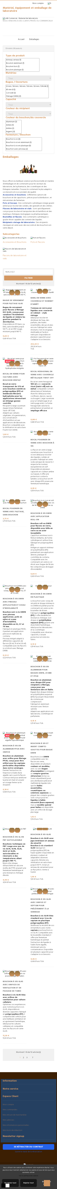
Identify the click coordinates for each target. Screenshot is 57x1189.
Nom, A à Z (29, 272)
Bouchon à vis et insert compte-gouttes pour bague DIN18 (42, 748)
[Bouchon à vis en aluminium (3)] (24, 142)
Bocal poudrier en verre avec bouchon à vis (42, 443)
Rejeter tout (28, 1183)
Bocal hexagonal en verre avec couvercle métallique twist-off (42, 374)
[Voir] (12, 292)
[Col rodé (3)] (27, 93)
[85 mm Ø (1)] (27, 89)
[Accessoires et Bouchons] (14, 237)
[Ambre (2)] (13, 128)
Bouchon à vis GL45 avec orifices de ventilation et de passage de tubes (13, 986)
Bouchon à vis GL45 (41, 834)
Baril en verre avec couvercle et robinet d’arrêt (42, 301)
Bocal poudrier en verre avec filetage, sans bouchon (13, 511)
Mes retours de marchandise (14, 1115)
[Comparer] (17, 292)
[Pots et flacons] (38, 237)
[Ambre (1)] (13, 125)
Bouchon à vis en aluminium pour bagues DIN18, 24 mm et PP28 (41, 671)
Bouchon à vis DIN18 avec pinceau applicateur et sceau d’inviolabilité (14, 603)
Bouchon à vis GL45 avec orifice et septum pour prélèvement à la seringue (41, 906)
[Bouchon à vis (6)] (24, 139)
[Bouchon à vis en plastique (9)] (24, 145)
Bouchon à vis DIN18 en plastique (41, 595)
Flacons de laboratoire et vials (14, 257)
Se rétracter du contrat (28, 1147)
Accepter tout (10, 1183)
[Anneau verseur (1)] (22, 60)
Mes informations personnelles (16, 1125)
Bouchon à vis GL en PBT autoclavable (13, 838)
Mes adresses (8, 1120)
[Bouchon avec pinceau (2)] (24, 149)
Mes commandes (10, 1109)
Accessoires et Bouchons (14, 242)
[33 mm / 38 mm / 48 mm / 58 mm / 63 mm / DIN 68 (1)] (27, 86)
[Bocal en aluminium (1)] (22, 63)
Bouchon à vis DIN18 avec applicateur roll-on (41, 516)
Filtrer (28, 278)
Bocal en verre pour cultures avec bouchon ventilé (14, 377)
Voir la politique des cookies (28, 1175)
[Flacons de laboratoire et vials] (14, 250)
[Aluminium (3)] (13, 121)
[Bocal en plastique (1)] (22, 70)
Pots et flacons (38, 242)
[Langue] (50, 3)
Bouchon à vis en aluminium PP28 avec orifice (14, 749)
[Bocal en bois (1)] (22, 66)
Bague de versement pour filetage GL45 (13, 302)
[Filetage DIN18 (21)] (27, 96)
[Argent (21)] (13, 131)
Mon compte (8, 1104)
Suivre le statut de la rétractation (28, 1151)
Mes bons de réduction (12, 1130)
